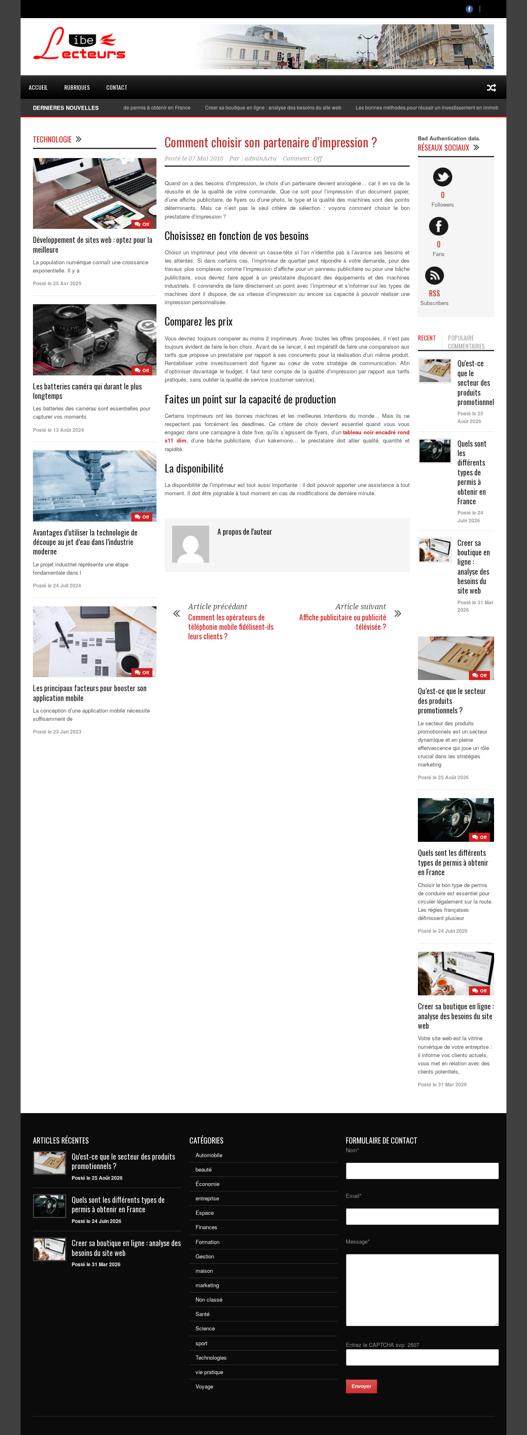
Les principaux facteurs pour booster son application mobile (90, 693)
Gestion (205, 1256)
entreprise (207, 1198)
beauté (204, 1169)
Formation (207, 1242)
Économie (207, 1184)
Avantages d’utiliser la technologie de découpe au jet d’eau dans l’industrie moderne (85, 542)
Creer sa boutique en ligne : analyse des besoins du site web (251, 107)
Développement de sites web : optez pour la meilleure (92, 244)
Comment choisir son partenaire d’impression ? (271, 142)
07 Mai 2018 (206, 158)
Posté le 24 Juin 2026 (470, 516)
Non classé (209, 1299)
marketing (207, 1285)
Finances (206, 1227)
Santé (203, 1314)
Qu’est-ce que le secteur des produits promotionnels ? (452, 700)
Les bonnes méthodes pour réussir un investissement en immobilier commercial (422, 107)
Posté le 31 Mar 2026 (96, 1264)
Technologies (211, 1357)
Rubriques (77, 87)
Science (205, 1328)
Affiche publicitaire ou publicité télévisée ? (342, 622)
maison (204, 1270)
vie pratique (209, 1372)
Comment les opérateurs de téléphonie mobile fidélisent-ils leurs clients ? (230, 627)
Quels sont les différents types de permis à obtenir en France (472, 472)
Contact (116, 87)
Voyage (204, 1386)
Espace (205, 1212)
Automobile (209, 1155)
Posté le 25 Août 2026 (470, 417)
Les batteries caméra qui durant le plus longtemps (87, 391)
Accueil (38, 87)
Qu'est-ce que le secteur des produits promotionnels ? (479, 382)
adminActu (261, 158)
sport (202, 1343)
